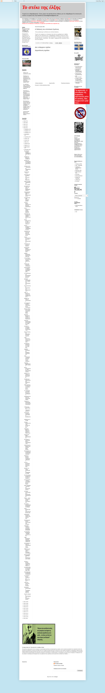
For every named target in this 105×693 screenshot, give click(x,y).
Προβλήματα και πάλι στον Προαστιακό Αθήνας (27, 398)
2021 (24, 601)
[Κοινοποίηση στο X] (58, 43)
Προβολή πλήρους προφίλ (59, 665)
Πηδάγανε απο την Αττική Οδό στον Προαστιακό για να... (27, 233)
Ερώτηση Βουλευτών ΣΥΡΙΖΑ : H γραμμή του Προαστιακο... (27, 316)
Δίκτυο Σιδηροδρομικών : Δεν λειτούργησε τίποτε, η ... (27, 221)
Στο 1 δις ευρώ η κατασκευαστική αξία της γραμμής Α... (27, 477)
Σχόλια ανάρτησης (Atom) (45, 85)
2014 (24, 613)
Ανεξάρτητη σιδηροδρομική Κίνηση (78, 167)
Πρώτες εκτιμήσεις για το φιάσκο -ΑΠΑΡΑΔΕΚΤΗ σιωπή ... (27, 227)
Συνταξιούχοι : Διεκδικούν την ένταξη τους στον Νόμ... (27, 345)
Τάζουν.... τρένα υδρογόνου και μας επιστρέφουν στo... (27, 500)
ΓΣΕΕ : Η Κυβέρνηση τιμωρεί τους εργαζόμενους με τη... (27, 294)
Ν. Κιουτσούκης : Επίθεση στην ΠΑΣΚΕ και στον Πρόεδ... (27, 481)
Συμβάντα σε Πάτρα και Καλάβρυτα (27, 157)
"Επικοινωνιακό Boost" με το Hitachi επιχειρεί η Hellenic (26, 113)
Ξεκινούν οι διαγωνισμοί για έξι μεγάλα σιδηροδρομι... (27, 403)
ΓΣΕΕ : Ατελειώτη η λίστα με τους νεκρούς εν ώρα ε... (27, 339)
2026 (24, 121)
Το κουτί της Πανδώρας (77, 178)
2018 (24, 606)
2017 (24, 608)
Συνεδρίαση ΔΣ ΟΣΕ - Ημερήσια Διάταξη (27, 199)
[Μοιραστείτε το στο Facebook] (60, 43)
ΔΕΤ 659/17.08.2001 (78, 77)
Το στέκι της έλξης (41, 7)
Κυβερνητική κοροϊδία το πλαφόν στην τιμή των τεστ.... (27, 516)
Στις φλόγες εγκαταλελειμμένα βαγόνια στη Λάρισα (27, 505)
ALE (76, 211)
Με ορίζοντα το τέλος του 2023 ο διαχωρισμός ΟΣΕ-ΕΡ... (27, 188)
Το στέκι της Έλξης (58, 663)
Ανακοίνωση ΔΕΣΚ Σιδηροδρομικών (27, 436)
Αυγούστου (26, 136)
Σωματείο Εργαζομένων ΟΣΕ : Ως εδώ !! (27, 364)
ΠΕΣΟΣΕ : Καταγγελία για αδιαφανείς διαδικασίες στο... (27, 352)
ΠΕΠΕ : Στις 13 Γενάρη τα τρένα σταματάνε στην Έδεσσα (27, 551)
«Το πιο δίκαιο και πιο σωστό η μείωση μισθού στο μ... (27, 260)
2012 (24, 616)
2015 (24, 611)
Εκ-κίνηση (77, 181)
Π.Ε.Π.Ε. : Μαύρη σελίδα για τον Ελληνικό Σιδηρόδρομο (27, 204)
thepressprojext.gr (78, 175)
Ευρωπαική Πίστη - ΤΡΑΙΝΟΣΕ (79, 83)
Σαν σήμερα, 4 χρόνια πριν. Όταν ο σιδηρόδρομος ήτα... (27, 441)
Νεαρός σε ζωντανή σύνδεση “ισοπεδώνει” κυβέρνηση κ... (27, 458)
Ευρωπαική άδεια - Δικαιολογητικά (79, 67)
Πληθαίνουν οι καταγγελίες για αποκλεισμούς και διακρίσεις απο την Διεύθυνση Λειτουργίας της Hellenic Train (26, 79)
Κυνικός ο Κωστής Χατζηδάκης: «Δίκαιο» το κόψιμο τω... (27, 563)
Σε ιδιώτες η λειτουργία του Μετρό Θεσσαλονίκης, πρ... (27, 328)
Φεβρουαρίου (27, 146)
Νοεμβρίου (26, 130)
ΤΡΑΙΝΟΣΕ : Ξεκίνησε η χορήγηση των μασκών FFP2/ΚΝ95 (27, 528)
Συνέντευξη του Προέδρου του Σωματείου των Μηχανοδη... (27, 177)
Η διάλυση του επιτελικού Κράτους (27, 244)
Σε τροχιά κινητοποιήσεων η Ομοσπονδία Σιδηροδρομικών (27, 494)
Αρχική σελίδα (52, 83)
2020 (24, 603)
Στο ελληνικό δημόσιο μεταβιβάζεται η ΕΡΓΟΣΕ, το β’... (27, 153)
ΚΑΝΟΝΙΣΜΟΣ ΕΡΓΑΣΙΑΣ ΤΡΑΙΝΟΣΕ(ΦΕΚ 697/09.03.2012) (78, 71)
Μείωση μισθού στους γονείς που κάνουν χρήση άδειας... (27, 311)
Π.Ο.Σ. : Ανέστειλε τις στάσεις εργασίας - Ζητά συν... (27, 210)
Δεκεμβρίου (26, 129)
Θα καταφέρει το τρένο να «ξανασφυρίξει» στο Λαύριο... (27, 545)
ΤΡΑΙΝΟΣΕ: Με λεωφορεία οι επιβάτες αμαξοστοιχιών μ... (27, 216)
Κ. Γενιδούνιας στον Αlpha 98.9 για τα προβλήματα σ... (27, 392)
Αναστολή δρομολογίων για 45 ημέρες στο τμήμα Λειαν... (27, 322)
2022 (24, 127)
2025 (24, 122)
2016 (24, 610)
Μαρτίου (26, 145)
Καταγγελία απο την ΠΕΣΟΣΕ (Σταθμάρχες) (27, 573)
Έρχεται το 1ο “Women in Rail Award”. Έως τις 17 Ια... (27, 375)
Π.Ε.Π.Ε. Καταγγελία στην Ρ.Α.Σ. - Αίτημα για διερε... (27, 464)
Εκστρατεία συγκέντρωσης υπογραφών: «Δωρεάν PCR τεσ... (27, 590)
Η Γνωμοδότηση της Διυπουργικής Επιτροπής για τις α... (27, 275)
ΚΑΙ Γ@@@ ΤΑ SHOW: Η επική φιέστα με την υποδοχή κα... (27, 305)
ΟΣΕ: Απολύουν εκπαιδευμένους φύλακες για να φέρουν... (27, 387)
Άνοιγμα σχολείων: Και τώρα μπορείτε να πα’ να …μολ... (27, 425)
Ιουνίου (26, 140)
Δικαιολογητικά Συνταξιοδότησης (78, 74)
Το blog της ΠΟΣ (78, 163)
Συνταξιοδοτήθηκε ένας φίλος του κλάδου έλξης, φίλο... (27, 569)
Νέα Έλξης (77, 174)
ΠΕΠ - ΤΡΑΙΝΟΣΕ (78, 165)
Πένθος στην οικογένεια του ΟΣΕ (27, 73)
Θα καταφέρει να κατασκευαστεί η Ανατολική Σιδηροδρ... (27, 452)
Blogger (56, 676)
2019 (24, 605)
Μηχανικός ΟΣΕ (78, 170)
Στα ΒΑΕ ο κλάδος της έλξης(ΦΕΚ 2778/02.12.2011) (78, 79)
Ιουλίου (26, 138)
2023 (24, 126)
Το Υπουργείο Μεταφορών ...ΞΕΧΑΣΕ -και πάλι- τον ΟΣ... (27, 533)
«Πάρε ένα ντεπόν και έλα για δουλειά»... (27, 584)
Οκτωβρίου (26, 132)
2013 (24, 615)
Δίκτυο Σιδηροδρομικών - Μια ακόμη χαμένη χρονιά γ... (27, 369)
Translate (79, 198)
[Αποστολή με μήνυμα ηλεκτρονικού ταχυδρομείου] (56, 43)
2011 (24, 618)
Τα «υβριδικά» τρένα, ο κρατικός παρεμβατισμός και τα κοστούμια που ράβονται (26, 86)
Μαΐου (25, 141)
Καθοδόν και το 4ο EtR (27, 420)
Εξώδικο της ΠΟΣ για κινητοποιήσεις (27, 300)
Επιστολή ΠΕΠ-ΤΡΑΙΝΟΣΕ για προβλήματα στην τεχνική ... (27, 557)
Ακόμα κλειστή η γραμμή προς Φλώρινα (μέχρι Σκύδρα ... (27, 447)
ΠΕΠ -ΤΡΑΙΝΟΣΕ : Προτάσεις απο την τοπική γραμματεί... (27, 359)
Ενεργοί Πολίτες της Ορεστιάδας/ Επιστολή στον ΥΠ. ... (27, 334)
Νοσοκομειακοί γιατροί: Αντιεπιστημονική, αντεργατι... (27, 522)
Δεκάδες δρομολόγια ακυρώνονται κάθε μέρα (27, 255)
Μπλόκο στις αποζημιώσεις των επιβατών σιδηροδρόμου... (27, 162)
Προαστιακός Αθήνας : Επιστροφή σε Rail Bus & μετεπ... (27, 249)
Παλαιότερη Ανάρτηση (65, 83)
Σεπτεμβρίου (26, 134)
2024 (24, 124)
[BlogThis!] (57, 43)
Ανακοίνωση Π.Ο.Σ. (26, 173)
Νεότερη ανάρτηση (39, 83)
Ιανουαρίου (26, 149)
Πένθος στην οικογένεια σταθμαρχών (27, 264)
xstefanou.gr (77, 179)
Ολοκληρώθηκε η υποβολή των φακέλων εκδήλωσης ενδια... (27, 269)
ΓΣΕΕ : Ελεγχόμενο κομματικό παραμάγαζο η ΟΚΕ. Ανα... (27, 539)
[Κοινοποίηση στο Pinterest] (61, 43)
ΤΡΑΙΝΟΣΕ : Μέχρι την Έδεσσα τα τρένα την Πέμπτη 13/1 (27, 431)
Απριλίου (26, 143)
